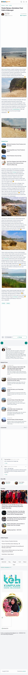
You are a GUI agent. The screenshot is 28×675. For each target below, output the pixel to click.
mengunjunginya (16, 109)
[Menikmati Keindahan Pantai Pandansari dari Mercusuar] (3, 147)
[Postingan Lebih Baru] (26, 343)
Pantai (4, 303)
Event (20, 561)
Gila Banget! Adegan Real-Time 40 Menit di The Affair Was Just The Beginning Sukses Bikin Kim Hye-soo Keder (16, 519)
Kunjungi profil (7, 483)
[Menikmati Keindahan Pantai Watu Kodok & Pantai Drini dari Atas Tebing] (3, 381)
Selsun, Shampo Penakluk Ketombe (9, 541)
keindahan (15, 296)
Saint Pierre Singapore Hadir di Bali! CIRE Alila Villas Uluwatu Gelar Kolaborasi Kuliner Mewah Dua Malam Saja (16, 163)
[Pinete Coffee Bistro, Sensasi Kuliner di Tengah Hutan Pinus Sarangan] (4, 527)
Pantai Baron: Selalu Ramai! (8, 554)
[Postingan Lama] (2, 343)
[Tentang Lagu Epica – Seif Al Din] (4, 533)
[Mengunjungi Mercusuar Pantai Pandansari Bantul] (3, 153)
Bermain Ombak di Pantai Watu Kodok (15, 400)
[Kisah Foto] (5, 2)
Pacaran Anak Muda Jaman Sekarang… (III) (11, 543)
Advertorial (4, 561)
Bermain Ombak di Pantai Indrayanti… (15, 419)
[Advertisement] (14, 32)
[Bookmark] (2, 337)
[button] (23, 15)
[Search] (24, 2)
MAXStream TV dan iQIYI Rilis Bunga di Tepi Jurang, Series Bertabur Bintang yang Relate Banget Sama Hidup (12, 506)
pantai (5, 69)
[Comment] (25, 427)
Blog (9, 561)
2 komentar (9, 337)
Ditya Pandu (8, 349)
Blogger (14, 561)
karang (14, 172)
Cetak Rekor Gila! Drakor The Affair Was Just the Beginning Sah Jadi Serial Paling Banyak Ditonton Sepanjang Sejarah (16, 513)
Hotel (14, 564)
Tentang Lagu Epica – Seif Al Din (14, 529)
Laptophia (24, 671)
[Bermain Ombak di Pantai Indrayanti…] (3, 421)
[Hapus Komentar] (26, 459)
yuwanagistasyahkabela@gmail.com (11, 633)
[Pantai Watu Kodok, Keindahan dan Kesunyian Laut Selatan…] (3, 411)
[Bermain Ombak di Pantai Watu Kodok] (3, 402)
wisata (8, 303)
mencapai (6, 258)
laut (12, 218)
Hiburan (24, 561)
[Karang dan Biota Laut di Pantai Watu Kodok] (3, 391)
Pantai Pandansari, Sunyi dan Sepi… (14, 155)
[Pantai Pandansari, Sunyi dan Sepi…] (3, 159)
